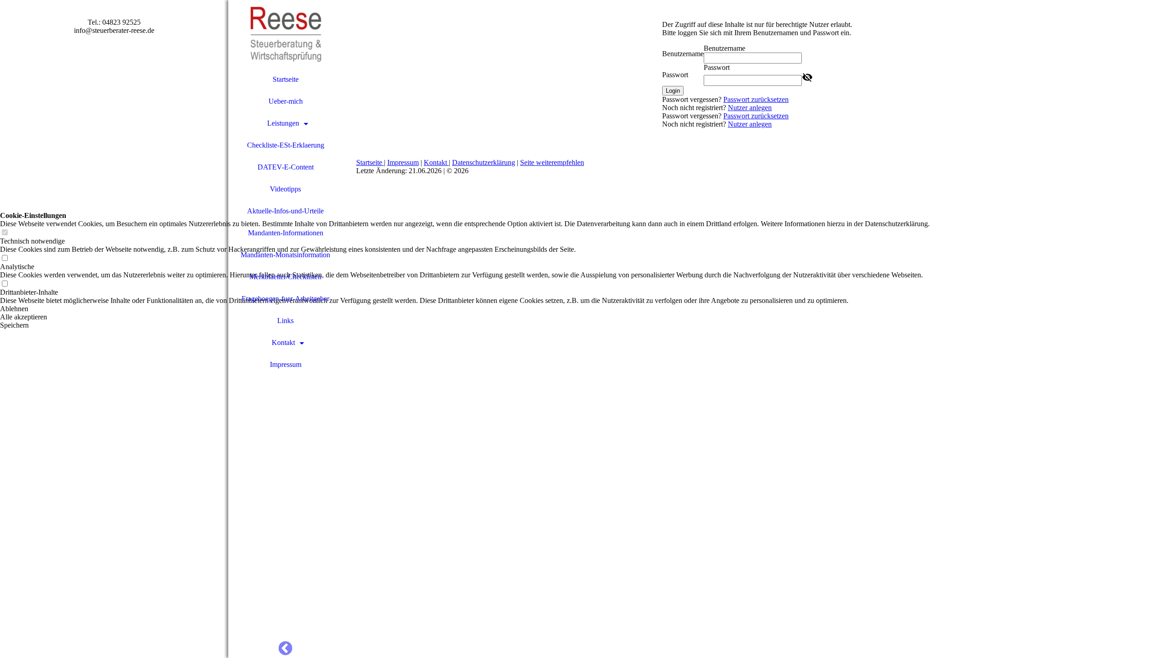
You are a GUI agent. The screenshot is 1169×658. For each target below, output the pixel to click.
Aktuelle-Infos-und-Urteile (285, 211)
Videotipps (285, 189)
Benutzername (683, 54)
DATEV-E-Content (286, 167)
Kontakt (283, 342)
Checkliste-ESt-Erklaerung (285, 145)
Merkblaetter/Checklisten (285, 277)
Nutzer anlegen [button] (750, 107)
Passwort (675, 75)
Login (673, 90)
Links (285, 320)
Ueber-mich (286, 101)
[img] (285, 34)
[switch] (4, 233)
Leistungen (283, 123)
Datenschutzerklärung (483, 162)
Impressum (285, 364)
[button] (465, 309)
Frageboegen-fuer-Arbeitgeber (285, 298)
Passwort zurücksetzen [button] (756, 99)
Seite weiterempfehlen (552, 162)
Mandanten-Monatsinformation (285, 255)
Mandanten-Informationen (285, 233)
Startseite (286, 79)
